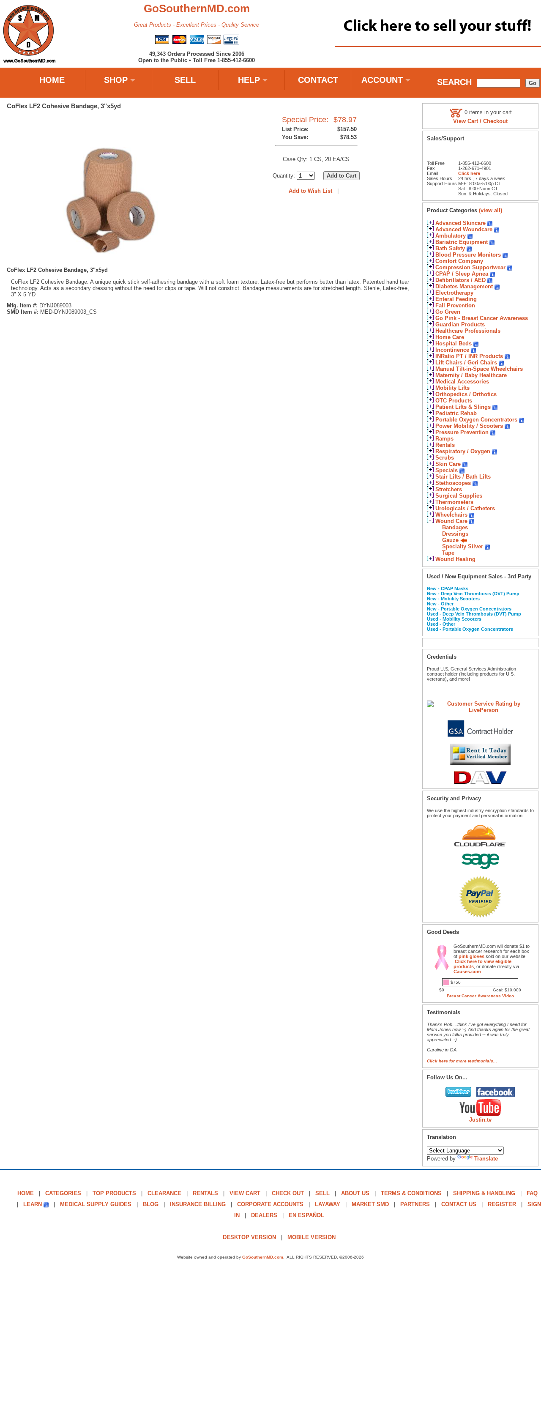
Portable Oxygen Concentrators (476, 419)
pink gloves (471, 956)
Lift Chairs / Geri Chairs (466, 362)
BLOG (150, 1204)
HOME (52, 80)
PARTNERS (415, 1204)
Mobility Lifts (452, 388)
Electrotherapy (454, 293)
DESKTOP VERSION (249, 1237)
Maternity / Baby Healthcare (471, 375)
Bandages (455, 527)
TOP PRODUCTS (114, 1193)
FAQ (532, 1193)
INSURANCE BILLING (198, 1204)
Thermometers (454, 502)
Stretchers (448, 489)
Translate (486, 1158)
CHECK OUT (288, 1193)
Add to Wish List (310, 191)
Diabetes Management (464, 286)
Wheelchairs (451, 515)
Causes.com (467, 971)
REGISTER (502, 1204)
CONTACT (318, 80)
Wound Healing (455, 559)
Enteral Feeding (456, 299)
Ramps (444, 438)
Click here (469, 173)
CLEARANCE (164, 1193)
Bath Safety (450, 248)
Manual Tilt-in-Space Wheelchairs (479, 369)
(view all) (490, 210)
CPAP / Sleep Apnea (461, 274)
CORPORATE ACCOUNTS (270, 1204)
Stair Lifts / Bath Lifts (463, 477)
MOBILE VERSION (311, 1237)
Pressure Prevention (462, 432)
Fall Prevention (455, 305)
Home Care (449, 337)
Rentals (445, 445)
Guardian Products (460, 324)
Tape (448, 553)
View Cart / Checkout (480, 121)
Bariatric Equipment (461, 242)
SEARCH (454, 82)
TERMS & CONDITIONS (411, 1193)
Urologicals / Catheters (465, 508)
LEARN (32, 1204)
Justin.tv (480, 1120)
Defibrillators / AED (460, 280)
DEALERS (264, 1215)
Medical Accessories (462, 381)
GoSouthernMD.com (262, 1257)
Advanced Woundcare (463, 229)
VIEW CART (245, 1193)
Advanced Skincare (460, 223)
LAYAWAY (327, 1204)
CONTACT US (458, 1204)
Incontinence (452, 350)
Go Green (447, 312)
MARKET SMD (370, 1204)
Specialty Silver (462, 546)
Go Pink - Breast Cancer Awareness (481, 318)
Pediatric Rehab (456, 413)
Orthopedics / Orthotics (466, 394)
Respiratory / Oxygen (462, 451)
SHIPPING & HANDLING (484, 1193)
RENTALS (205, 1193)
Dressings (455, 534)
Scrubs (444, 457)
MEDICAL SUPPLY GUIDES (95, 1204)
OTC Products (453, 400)
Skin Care (448, 464)
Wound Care (451, 521)
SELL (185, 80)
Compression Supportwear (470, 267)
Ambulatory (450, 236)
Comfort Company (459, 261)
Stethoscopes (453, 483)
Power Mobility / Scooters (469, 426)
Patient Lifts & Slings (463, 407)
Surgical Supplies (458, 496)
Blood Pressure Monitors (468, 255)
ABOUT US (355, 1193)
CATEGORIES (63, 1193)
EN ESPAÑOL (306, 1215)
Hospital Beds (453, 343)
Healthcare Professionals (467, 331)
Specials (446, 470)
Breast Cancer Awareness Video (480, 996)
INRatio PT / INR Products (469, 356)
